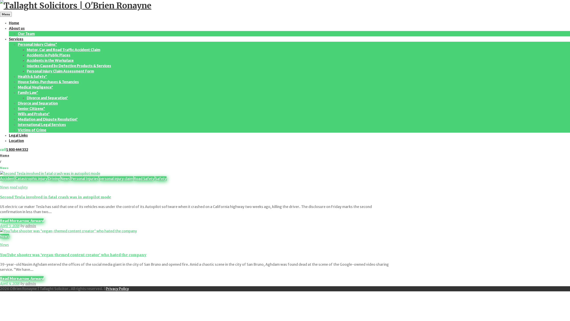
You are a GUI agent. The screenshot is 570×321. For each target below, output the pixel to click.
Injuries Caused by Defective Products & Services (69, 66)
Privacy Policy (117, 288)
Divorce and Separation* (47, 98)
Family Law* (28, 92)
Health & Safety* (32, 76)
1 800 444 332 (17, 149)
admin (30, 226)
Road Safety (144, 178)
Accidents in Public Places (48, 55)
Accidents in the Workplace (50, 60)
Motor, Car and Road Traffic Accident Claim (63, 49)
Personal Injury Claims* (37, 44)
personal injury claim (116, 178)
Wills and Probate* (34, 114)
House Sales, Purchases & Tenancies (48, 82)
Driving (54, 178)
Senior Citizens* (31, 108)
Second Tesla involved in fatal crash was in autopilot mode (55, 197)
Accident (7, 178)
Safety (161, 178)
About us (17, 28)
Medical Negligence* (35, 87)
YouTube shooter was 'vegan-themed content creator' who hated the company (73, 255)
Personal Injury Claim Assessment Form (60, 71)
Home (14, 23)
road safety (19, 187)
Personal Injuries (84, 178)
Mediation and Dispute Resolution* (48, 119)
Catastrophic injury (31, 178)
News (65, 178)
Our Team (26, 33)
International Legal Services (42, 124)
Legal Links (18, 135)
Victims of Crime (32, 130)
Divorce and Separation (38, 103)
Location (16, 140)
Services (16, 39)
